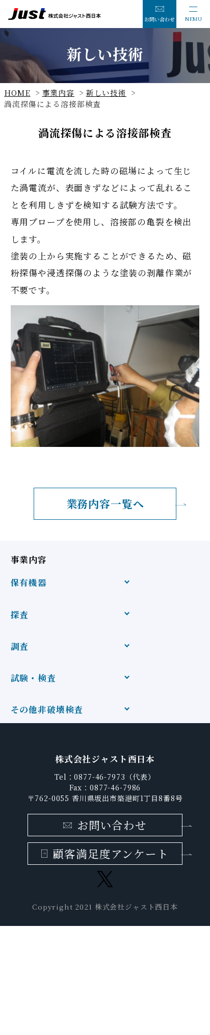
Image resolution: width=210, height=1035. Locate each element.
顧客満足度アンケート (110, 853)
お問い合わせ (159, 19)
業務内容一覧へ (105, 503)
